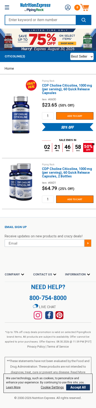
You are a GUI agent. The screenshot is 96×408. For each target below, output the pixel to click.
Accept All (78, 387)
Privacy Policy (36, 346)
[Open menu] (7, 7)
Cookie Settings (52, 387)
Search (83, 20)
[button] (68, 7)
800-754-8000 (48, 298)
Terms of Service (58, 346)
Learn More (13, 387)
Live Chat (47, 307)
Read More (78, 372)
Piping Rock (48, 81)
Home (9, 68)
